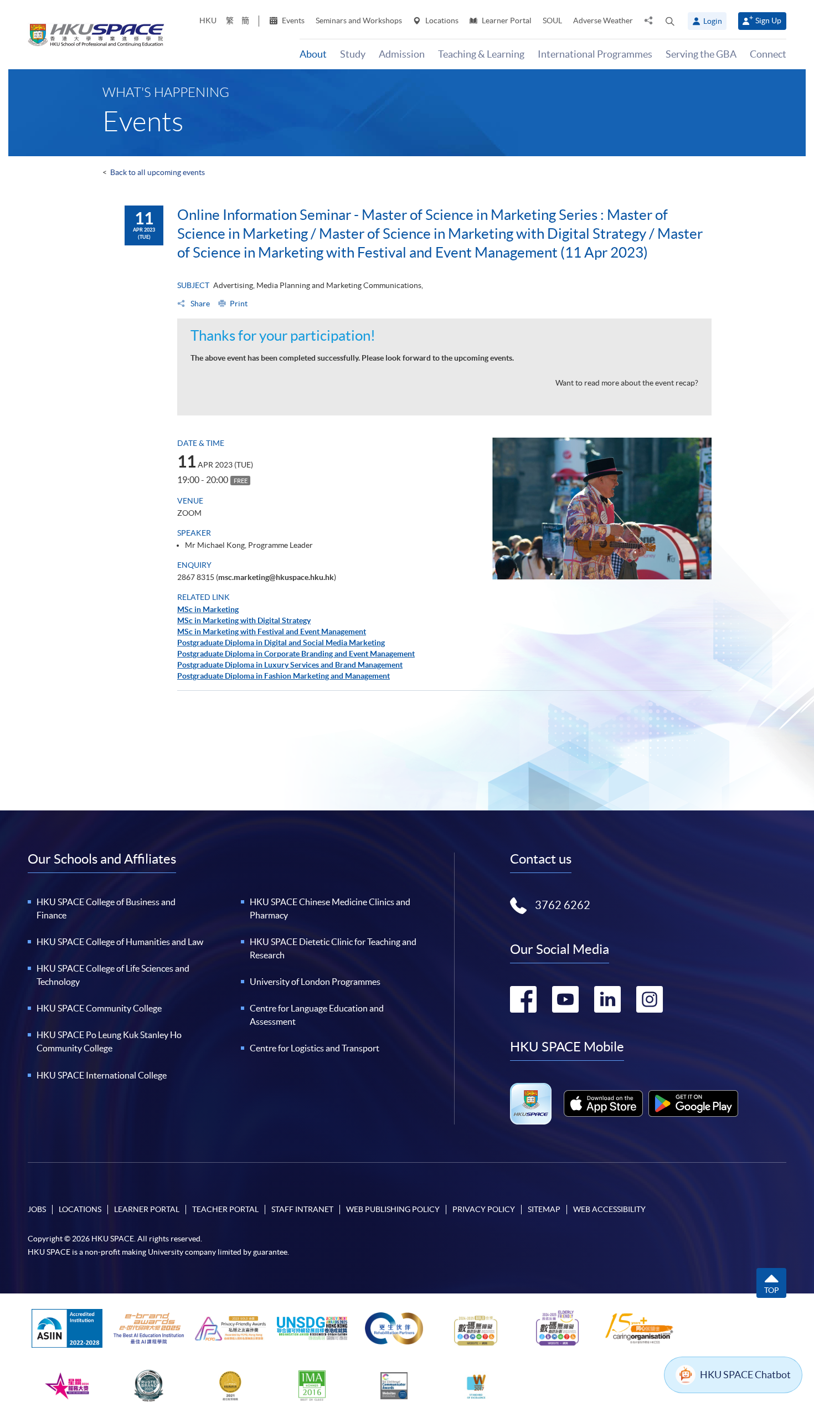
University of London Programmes (315, 982)
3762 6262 (562, 905)
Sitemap (544, 1209)
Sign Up (768, 20)
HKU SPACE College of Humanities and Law (120, 942)
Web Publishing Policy (393, 1209)
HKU (208, 20)
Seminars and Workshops (359, 20)
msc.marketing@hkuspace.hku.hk (276, 577)
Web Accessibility (609, 1209)
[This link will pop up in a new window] (603, 1103)
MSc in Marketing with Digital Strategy (244, 620)
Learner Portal (506, 20)
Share (199, 303)
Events (292, 20)
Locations (441, 20)
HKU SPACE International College (102, 1075)
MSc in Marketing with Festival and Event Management (271, 631)
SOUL (552, 20)
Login (712, 21)
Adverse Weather (603, 20)
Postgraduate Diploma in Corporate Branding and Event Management (296, 653)
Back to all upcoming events (157, 172)
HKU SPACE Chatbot (745, 1374)
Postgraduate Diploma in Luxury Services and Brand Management (290, 664)
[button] (670, 21)
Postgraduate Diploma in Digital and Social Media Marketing (281, 642)
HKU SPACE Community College (99, 1008)
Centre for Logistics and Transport (314, 1048)
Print (239, 303)
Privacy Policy (483, 1209)
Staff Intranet (302, 1209)
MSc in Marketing (208, 609)
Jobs (37, 1209)
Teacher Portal (225, 1209)
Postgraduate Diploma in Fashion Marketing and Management (283, 675)
